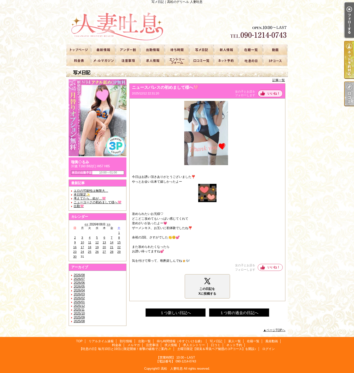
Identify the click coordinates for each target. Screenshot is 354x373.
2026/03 (79, 294)
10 (82, 242)
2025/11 (79, 309)
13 (104, 242)
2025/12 (79, 306)
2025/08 (79, 321)
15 (119, 242)
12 (97, 242)
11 (89, 242)
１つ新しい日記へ (175, 313)
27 (104, 252)
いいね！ (274, 93)
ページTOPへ (275, 330)
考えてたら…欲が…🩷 (90, 198)
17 (82, 247)
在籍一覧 (250, 49)
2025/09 (79, 317)
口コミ (201, 60)
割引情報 (128, 49)
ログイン (268, 349)
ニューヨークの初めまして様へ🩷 (97, 202)
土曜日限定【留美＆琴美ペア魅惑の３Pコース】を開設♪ (275, 60)
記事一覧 (278, 80)
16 (75, 247)
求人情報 (152, 60)
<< (86, 224)
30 (75, 256)
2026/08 (79, 275)
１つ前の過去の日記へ (239, 313)
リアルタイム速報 (103, 49)
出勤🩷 (79, 206)
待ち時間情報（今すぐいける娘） (177, 49)
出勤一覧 (152, 49)
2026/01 (79, 302)
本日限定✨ (82, 194)
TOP (78, 49)
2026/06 (79, 283)
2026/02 (79, 298)
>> (109, 224)
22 (119, 247)
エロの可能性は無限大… (91, 191)
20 (104, 247)
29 (119, 252)
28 (111, 252)
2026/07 (79, 279)
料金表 (78, 60)
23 (75, 252)
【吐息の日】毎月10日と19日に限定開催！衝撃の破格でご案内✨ (250, 60)
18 (89, 247)
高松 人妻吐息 (172, 368)
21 (111, 247)
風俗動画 (275, 49)
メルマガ (103, 60)
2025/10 (79, 313)
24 (82, 252)
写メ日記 (201, 49)
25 (89, 252)
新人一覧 (226, 49)
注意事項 (128, 60)
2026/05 (79, 286)
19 (97, 247)
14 (111, 242)
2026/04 (79, 290)
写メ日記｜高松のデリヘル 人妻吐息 (177, 24)
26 (97, 252)
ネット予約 (226, 60)
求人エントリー (177, 60)
